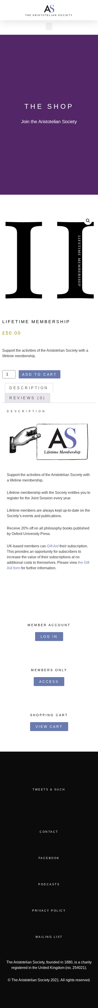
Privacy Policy (49, 910)
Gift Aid (53, 546)
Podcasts (49, 884)
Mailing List (49, 937)
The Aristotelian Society (49, 15)
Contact (49, 831)
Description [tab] (29, 388)
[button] (92, 10)
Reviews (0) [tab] (27, 398)
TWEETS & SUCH (49, 789)
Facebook (49, 858)
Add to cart (39, 374)
